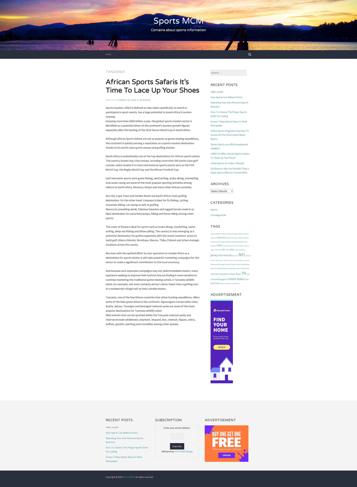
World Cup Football (233, 283)
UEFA (248, 274)
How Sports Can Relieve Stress (227, 97)
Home (109, 54)
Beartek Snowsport (232, 238)
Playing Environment (243, 260)
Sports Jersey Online (242, 268)
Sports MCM (178, 21)
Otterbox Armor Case (229, 260)
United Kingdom (219, 279)
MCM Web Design (184, 451)
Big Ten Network (244, 238)
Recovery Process (236, 264)
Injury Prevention (239, 250)
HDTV (227, 250)
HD (223, 249)
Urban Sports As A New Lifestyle (227, 163)
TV (244, 273)
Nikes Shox (218, 260)
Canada (213, 242)
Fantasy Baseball (228, 246)
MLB (221, 255)
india (231, 249)
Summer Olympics (220, 273)
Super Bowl (235, 273)
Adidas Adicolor (215, 234)
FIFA (216, 250)
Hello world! (217, 91)
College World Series (237, 242)
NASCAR (227, 255)
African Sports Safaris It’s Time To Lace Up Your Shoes (152, 86)
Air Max (223, 234)
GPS (220, 250)
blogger (145, 100)
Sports (214, 209)
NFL (242, 254)
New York (235, 256)
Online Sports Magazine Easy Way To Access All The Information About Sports (230, 134)
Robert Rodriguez (222, 268)
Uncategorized (218, 215)
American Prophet (231, 234)
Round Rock (232, 268)
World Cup (223, 283)
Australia (221, 237)
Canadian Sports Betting (223, 242)
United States (235, 279)
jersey (214, 255)
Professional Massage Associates (221, 264)
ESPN (219, 245)
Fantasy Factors (238, 246)
